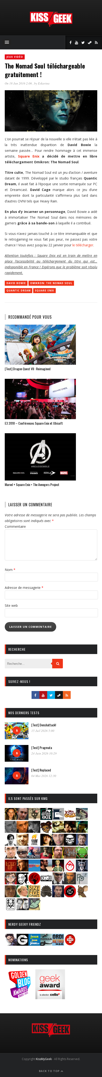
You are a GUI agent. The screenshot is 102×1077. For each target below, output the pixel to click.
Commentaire (15, 526)
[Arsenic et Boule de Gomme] (34, 818)
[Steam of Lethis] (46, 895)
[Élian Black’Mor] (58, 831)
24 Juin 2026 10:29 (44, 753)
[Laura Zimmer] (46, 857)
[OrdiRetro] (58, 944)
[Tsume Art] (11, 908)
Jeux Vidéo (14, 56)
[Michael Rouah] (70, 869)
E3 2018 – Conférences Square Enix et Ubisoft (34, 423)
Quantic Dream (18, 290)
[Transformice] (82, 895)
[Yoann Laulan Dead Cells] (34, 857)
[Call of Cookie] (70, 818)
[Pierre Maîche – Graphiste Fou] (11, 944)
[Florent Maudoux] (82, 831)
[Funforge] (34, 844)
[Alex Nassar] (22, 818)
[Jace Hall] (58, 844)
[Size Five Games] (34, 895)
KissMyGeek (44, 1059)
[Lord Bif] (11, 869)
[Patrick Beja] (70, 882)
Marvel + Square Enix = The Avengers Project (32, 484)
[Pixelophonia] (82, 882)
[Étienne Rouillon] (70, 831)
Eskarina (44, 83)
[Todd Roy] (58, 895)
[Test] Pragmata (41, 747)
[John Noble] (82, 844)
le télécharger (82, 245)
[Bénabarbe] (58, 818)
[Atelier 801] (46, 818)
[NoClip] (34, 882)
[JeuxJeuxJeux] (34, 944)
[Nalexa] (11, 882)
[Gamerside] (22, 944)
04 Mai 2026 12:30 (43, 776)
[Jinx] (70, 844)
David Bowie (16, 283)
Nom (10, 569)
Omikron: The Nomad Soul (51, 283)
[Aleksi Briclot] (11, 818)
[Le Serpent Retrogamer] (46, 944)
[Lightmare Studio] (82, 857)
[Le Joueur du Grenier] (58, 857)
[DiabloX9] (34, 831)
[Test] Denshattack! (43, 724)
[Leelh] (70, 857)
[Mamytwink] (22, 869)
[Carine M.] (82, 818)
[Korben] (22, 857)
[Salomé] (22, 895)
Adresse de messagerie (24, 587)
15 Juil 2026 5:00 (42, 731)
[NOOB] (46, 882)
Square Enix (28, 156)
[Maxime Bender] (46, 869)
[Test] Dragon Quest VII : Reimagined (28, 368)
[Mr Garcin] (82, 869)
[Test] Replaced (41, 769)
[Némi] (22, 882)
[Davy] (22, 831)
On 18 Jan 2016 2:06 (19, 83)
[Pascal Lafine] (58, 882)
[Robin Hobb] (11, 895)
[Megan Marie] (58, 869)
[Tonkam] (70, 895)
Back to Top (49, 1071)
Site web (11, 605)
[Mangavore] (34, 869)
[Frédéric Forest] (22, 844)
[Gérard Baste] (46, 844)
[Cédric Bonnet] (11, 831)
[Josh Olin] (11, 857)
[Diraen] (46, 831)
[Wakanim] (22, 908)
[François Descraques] (11, 844)
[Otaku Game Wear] (70, 944)
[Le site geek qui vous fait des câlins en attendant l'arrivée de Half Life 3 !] (51, 25)
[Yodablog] (34, 908)
